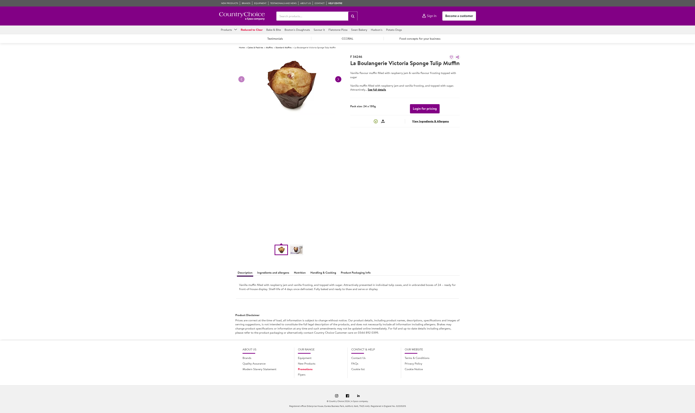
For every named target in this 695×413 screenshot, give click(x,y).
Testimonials (275, 39)
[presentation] (347, 288)
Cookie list (358, 369)
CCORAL (347, 39)
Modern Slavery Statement (259, 369)
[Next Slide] (338, 79)
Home (242, 47)
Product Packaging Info (356, 272)
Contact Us (358, 358)
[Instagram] (336, 396)
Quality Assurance (254, 363)
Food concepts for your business (420, 39)
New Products (306, 363)
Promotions (305, 369)
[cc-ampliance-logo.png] (242, 16)
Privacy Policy (413, 363)
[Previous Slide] (241, 79)
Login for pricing (425, 108)
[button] (352, 16)
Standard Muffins (283, 47)
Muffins (269, 47)
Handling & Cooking (323, 272)
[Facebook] (347, 396)
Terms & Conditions (417, 358)
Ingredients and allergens (273, 272)
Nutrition (300, 272)
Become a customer (459, 16)
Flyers (302, 374)
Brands (247, 358)
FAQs (354, 363)
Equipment (304, 358)
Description (245, 272)
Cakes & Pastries (255, 47)
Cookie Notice (414, 369)
